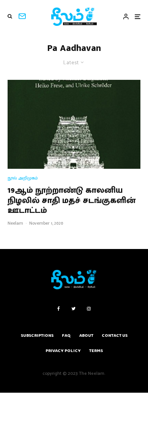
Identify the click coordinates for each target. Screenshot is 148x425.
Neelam (15, 223)
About (86, 335)
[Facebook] (59, 309)
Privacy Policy (63, 350)
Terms (96, 350)
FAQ (66, 335)
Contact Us (115, 335)
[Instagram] (88, 309)
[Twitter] (73, 309)
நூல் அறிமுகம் (23, 178)
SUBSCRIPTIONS (37, 335)
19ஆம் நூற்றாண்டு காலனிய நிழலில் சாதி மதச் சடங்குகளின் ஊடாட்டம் (71, 201)
